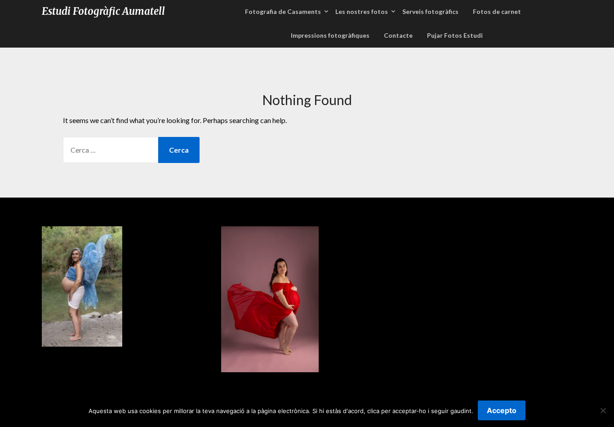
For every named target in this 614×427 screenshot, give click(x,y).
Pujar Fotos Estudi (455, 35)
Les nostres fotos (361, 11)
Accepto (501, 410)
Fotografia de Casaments (283, 11)
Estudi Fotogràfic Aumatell (103, 11)
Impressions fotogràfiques (330, 35)
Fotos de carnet (497, 11)
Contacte (398, 35)
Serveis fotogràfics (430, 11)
